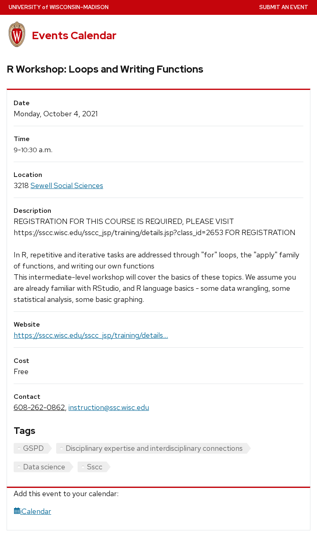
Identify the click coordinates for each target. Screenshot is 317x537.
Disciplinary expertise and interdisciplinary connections (154, 448)
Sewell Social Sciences (67, 185)
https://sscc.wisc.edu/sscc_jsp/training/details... (91, 335)
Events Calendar (74, 35)
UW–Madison (59, 7)
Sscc (94, 466)
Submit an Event (283, 7)
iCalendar (35, 511)
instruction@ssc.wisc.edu (109, 407)
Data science (44, 466)
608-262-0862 (39, 407)
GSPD (33, 448)
